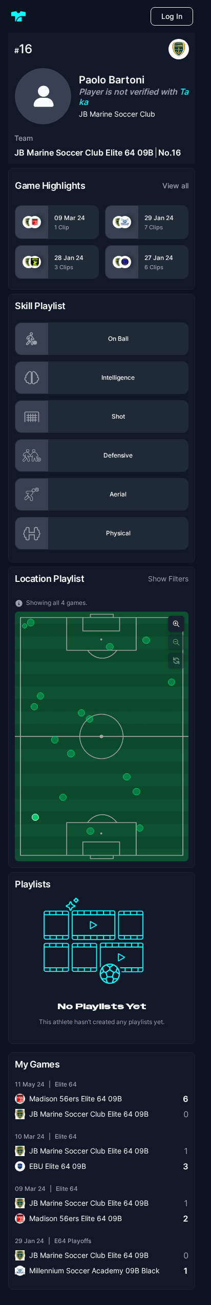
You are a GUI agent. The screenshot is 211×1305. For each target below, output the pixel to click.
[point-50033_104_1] (70, 753)
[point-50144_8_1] (54, 739)
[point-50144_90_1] (109, 646)
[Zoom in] (176, 624)
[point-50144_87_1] (89, 719)
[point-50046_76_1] (136, 791)
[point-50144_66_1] (34, 706)
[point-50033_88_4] (40, 696)
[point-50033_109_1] (24, 625)
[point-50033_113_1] (81, 712)
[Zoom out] (176, 642)
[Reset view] (176, 660)
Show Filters (168, 578)
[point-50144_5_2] (171, 682)
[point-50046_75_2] (90, 831)
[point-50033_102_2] (139, 828)
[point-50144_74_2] (146, 640)
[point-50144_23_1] (63, 797)
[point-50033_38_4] (126, 776)
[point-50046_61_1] (30, 622)
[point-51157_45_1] (35, 817)
